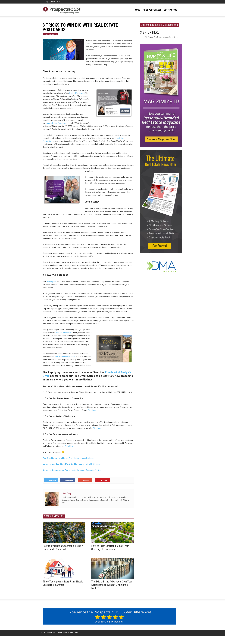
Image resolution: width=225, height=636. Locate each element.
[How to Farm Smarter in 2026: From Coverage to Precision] (112, 532)
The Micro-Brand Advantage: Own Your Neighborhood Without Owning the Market (111, 585)
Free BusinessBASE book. (65, 356)
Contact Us (170, 10)
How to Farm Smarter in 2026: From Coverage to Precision (110, 547)
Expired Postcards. (77, 93)
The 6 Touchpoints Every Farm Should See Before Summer (63, 583)
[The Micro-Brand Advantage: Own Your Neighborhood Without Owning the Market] (112, 568)
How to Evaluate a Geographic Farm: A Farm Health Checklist (63, 547)
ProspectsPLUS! (152, 10)
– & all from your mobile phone (68, 458)
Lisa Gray (66, 493)
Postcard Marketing (50, 34)
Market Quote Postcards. (56, 123)
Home (137, 10)
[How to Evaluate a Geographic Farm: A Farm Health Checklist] (64, 532)
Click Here (92, 410)
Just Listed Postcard (64, 332)
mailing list (51, 281)
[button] (180, 10)
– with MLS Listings (72, 464)
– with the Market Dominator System (72, 470)
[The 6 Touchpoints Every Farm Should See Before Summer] (64, 568)
